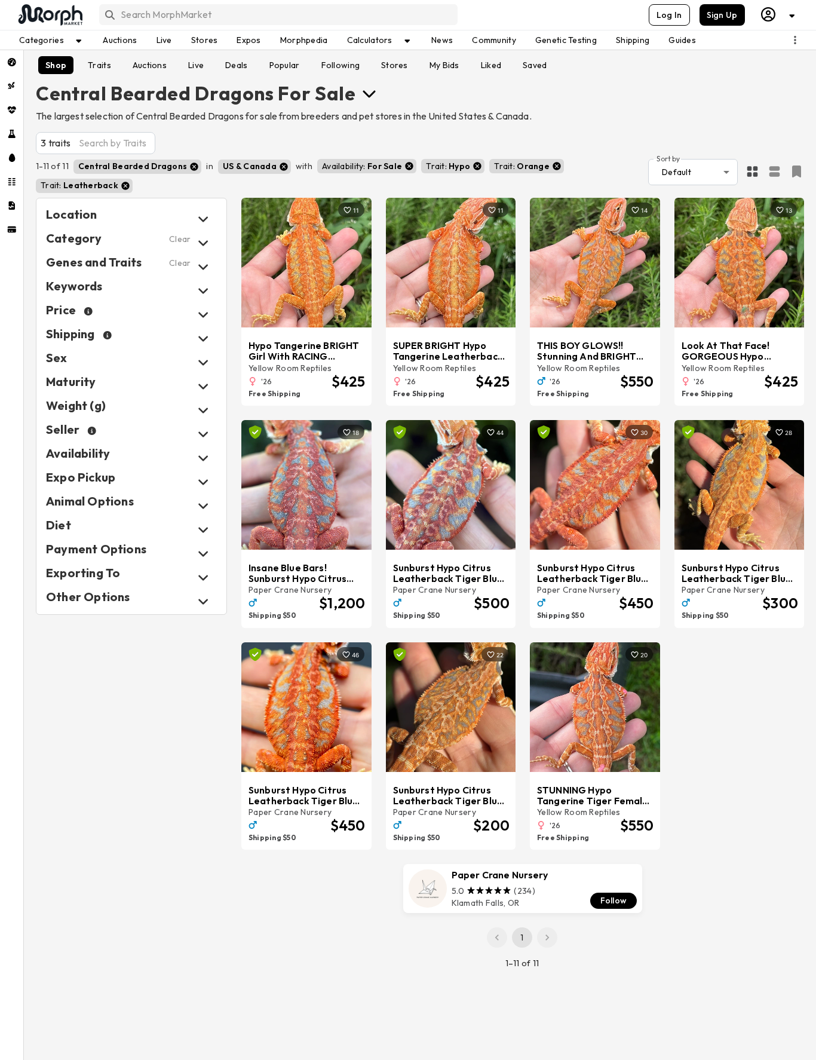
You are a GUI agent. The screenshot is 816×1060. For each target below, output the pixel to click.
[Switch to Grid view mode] (752, 172)
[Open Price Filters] (203, 315)
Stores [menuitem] (204, 40)
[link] (522, 888)
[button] (137, 167)
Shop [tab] (55, 65)
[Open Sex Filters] (203, 362)
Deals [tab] (236, 65)
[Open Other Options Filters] (203, 601)
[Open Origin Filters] (203, 506)
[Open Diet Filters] (203, 530)
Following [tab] (340, 65)
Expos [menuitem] (248, 40)
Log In (669, 15)
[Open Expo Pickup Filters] (203, 482)
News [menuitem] (442, 40)
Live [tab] (196, 65)
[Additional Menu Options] (795, 40)
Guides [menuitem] (682, 40)
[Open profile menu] (778, 15)
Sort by (668, 158)
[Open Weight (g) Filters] (203, 410)
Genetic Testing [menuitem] (566, 40)
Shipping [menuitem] (632, 40)
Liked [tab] (491, 65)
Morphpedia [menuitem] (304, 40)
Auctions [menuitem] (120, 40)
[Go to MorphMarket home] (49, 15)
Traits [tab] (99, 65)
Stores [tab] (394, 65)
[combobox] (277, 15)
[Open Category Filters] (203, 243)
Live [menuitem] (164, 40)
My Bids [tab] (444, 65)
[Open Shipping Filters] (203, 338)
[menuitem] (11, 62)
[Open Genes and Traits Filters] (203, 267)
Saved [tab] (535, 65)
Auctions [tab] (150, 65)
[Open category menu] (369, 93)
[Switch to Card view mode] (774, 172)
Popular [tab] (284, 65)
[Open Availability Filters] (203, 458)
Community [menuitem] (494, 40)
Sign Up (722, 15)
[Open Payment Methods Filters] (203, 554)
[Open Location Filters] (203, 219)
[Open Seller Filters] (203, 434)
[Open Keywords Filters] (203, 291)
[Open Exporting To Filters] (203, 577)
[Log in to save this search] (796, 171)
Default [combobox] (676, 172)
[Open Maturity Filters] (203, 386)
